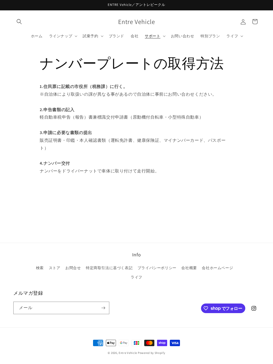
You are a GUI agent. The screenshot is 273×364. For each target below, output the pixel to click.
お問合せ (73, 267)
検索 (40, 267)
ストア (55, 267)
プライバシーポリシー (157, 267)
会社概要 (189, 267)
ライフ (136, 277)
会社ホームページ (217, 267)
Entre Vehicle (128, 353)
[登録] (103, 308)
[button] (19, 21)
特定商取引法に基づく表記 (109, 267)
